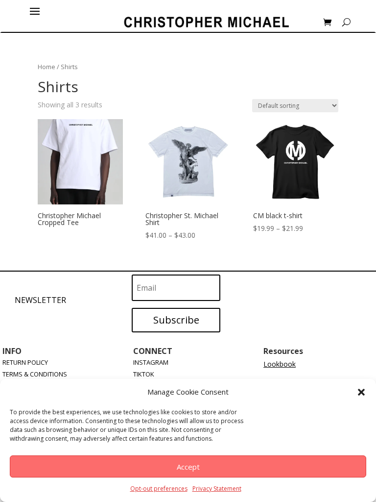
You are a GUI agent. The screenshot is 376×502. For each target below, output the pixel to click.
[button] (361, 392)
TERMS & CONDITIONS (34, 374)
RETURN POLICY (25, 362)
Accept (188, 467)
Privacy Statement (216, 488)
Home (46, 66)
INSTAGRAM (150, 362)
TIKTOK (143, 374)
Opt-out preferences (159, 488)
